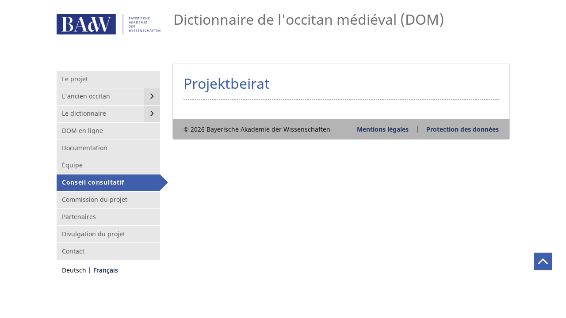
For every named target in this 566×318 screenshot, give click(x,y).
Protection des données (462, 129)
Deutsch (74, 270)
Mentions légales (383, 129)
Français (105, 270)
